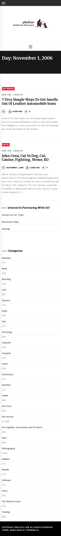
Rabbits (6, 458)
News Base (16, 530)
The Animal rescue (11, 501)
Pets (4, 437)
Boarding (6, 279)
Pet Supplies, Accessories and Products (22, 427)
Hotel (6, 144)
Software (6, 480)
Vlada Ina (17, 111)
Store (4, 490)
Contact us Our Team (13, 214)
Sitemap (6, 228)
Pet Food (6, 406)
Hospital (6, 353)
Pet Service (8, 88)
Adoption (6, 257)
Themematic (32, 530)
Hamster (6, 342)
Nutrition (6, 384)
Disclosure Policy (10, 221)
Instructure (7, 374)
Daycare (6, 300)
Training (6, 511)
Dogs (4, 310)
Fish (4, 321)
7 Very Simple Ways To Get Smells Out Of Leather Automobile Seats (30, 101)
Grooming (7, 331)
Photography (8, 448)
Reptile (5, 469)
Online (5, 395)
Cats (4, 289)
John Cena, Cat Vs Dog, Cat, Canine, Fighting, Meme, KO (25, 158)
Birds (4, 268)
